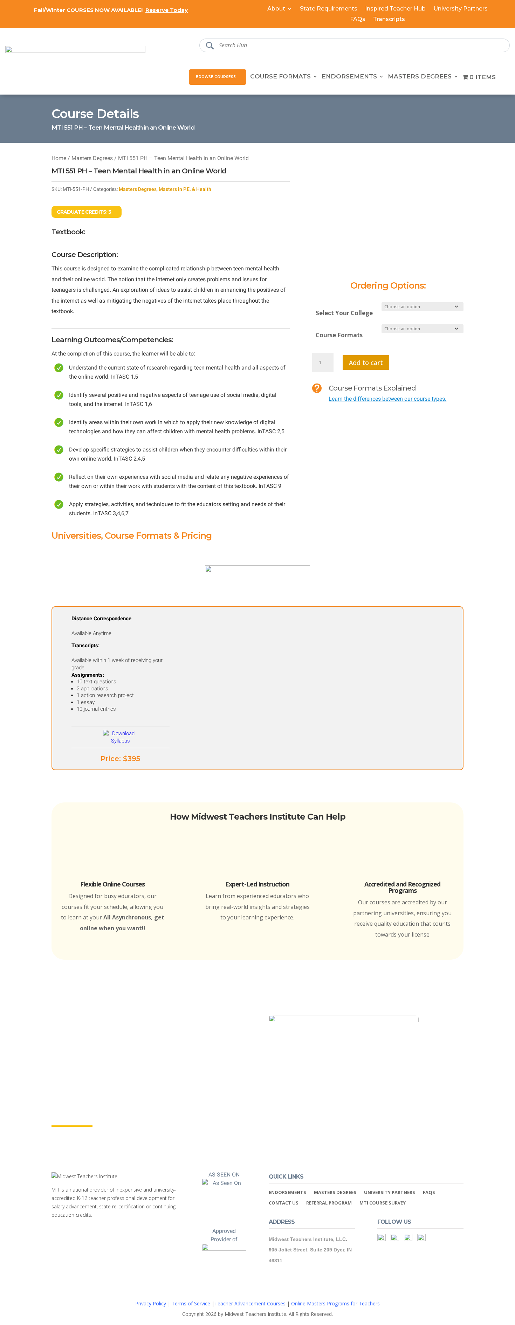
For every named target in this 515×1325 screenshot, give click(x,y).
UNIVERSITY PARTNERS (389, 1192)
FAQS (429, 1192)
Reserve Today (166, 10)
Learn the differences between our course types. (387, 398)
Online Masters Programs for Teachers (335, 1303)
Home (59, 158)
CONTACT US (283, 1203)
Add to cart (366, 362)
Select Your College (344, 313)
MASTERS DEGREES (335, 1192)
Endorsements (349, 77)
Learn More (72, 1119)
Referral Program (329, 1203)
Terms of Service (191, 1303)
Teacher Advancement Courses (250, 1303)
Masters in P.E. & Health (185, 189)
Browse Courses (214, 77)
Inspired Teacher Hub (395, 9)
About (276, 9)
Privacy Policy (150, 1303)
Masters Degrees (420, 77)
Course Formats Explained (372, 388)
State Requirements (328, 9)
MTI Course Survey (382, 1203)
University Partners (460, 9)
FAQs (357, 19)
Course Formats (280, 77)
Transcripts (389, 19)
